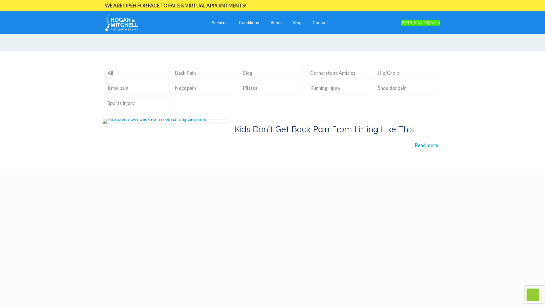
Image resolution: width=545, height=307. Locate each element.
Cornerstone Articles (332, 73)
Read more (426, 145)
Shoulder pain (392, 88)
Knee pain (118, 88)
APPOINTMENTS (420, 23)
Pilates (250, 88)
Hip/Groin (388, 73)
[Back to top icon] (518, 295)
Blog (248, 73)
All (110, 73)
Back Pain (185, 73)
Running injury (325, 88)
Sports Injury (121, 103)
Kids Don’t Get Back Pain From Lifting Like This (324, 129)
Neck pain (185, 88)
